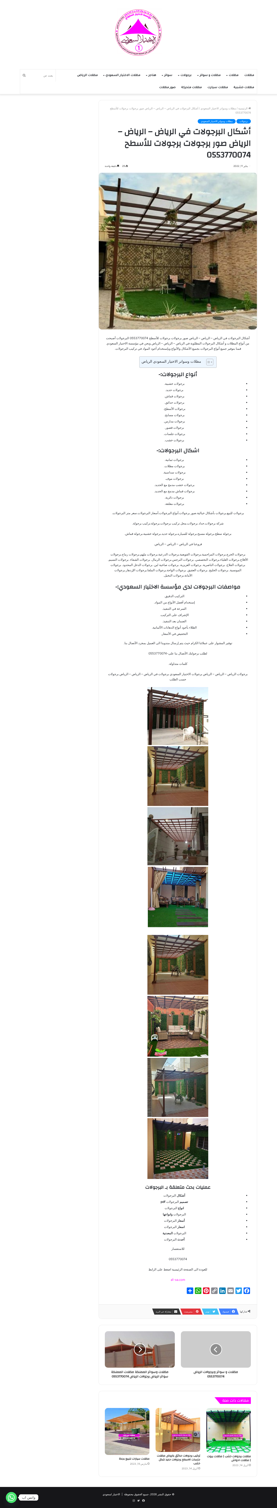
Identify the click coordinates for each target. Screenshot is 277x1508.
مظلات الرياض (87, 75)
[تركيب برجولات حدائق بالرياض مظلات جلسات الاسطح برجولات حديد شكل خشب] (178, 1430)
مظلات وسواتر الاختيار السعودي (218, 108)
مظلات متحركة (191, 87)
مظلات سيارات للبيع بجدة (134, 1458)
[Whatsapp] (11, 1497)
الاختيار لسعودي (111, 1494)
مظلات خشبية (244, 87)
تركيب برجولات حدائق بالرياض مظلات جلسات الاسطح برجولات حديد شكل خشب (178, 1459)
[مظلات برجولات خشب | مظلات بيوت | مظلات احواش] (228, 1430)
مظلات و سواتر (210, 75)
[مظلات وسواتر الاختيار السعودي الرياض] (138, 32)
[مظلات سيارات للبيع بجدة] (127, 1431)
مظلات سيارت (217, 87)
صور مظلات (167, 87)
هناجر (152, 75)
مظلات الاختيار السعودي (123, 75)
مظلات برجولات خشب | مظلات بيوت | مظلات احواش (229, 1458)
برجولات (186, 75)
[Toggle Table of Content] (207, 362)
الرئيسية (243, 108)
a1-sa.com (178, 1280)
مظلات (249, 75)
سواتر (168, 75)
